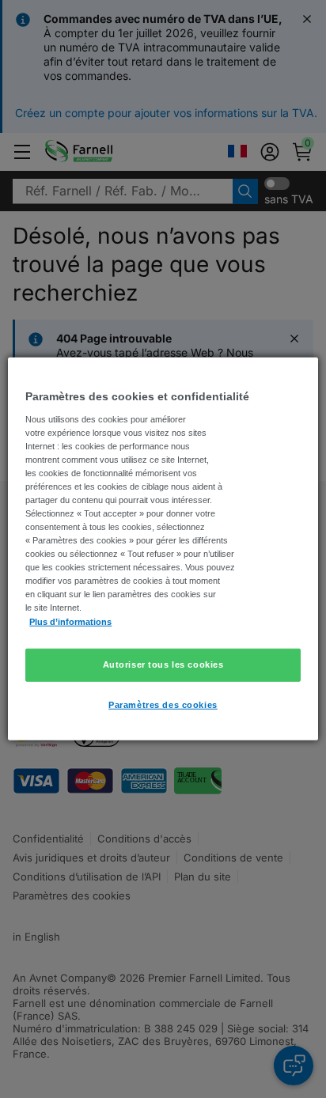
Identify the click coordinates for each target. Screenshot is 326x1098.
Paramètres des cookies (163, 704)
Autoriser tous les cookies (163, 663)
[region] (162, 549)
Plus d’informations (70, 621)
